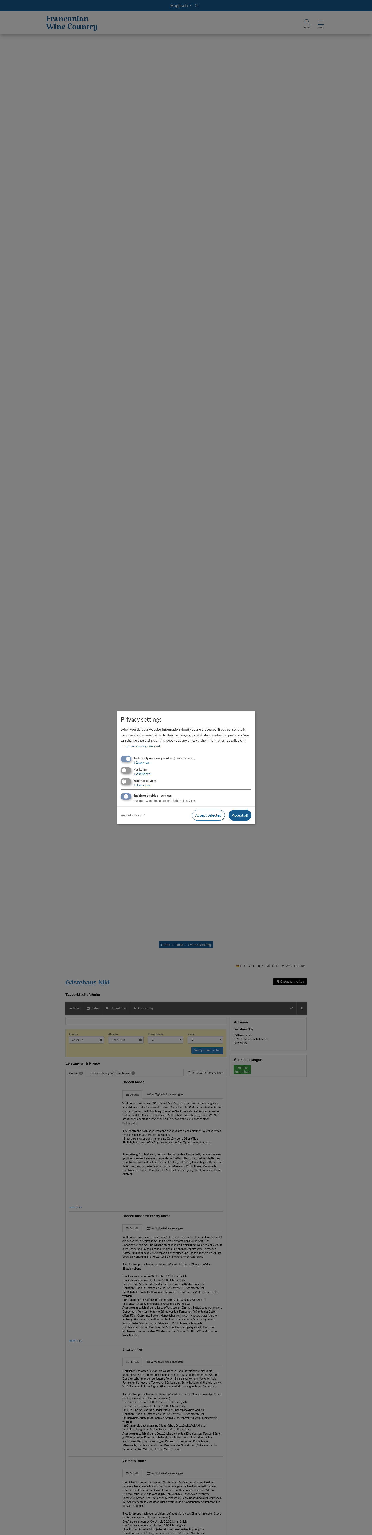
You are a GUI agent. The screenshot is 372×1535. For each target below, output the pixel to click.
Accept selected (208, 815)
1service (141, 762)
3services (141, 785)
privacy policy (136, 746)
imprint (154, 746)
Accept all (240, 815)
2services (141, 774)
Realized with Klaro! (133, 815)
